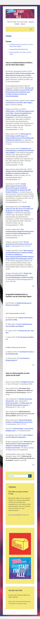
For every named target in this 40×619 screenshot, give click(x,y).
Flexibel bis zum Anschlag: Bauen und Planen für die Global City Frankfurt (20, 150)
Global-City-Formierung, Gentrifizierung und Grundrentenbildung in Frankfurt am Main (19, 275)
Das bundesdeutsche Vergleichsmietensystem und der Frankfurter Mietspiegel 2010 (20, 231)
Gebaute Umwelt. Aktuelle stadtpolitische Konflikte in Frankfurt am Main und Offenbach (19, 173)
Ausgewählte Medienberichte (19, 49)
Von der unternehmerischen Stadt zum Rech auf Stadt (19, 244)
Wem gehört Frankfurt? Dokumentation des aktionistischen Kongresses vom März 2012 (20, 75)
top (33, 286)
